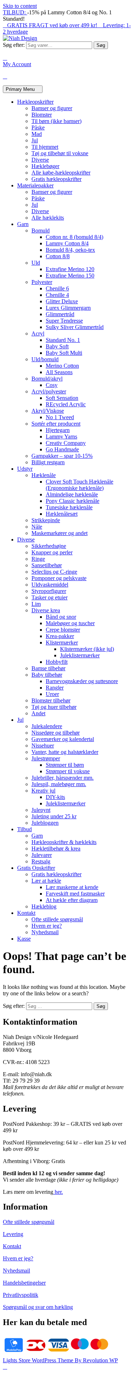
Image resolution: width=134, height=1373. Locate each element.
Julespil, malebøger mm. (58, 784)
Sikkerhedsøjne (48, 546)
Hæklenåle (43, 475)
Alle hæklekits (47, 218)
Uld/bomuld (45, 359)
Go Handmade (62, 449)
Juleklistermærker (80, 655)
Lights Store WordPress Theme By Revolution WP (60, 1360)
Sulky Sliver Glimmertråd (75, 327)
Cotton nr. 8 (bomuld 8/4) (74, 237)
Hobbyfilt (57, 662)
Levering (13, 1234)
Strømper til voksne (68, 771)
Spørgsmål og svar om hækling (38, 1307)
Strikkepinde (45, 520)
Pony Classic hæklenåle (72, 501)
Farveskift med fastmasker (75, 894)
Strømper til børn (65, 765)
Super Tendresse (64, 321)
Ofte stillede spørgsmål (57, 919)
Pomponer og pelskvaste (58, 578)
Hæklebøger (45, 166)
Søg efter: (14, 45)
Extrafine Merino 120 (70, 269)
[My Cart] (5, 76)
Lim (36, 604)
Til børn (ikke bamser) (56, 121)
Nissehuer (42, 745)
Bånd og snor (61, 617)
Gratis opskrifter (36, 868)
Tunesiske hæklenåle (69, 507)
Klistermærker (62, 642)
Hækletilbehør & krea (55, 848)
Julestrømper (45, 758)
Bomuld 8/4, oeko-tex (70, 250)
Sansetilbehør (46, 565)
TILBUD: (15, 12)
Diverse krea (45, 610)
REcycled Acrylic (66, 404)
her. (58, 1192)
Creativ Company (66, 443)
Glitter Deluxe (62, 301)
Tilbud (24, 829)
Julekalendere (46, 726)
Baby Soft (57, 346)
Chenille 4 (57, 295)
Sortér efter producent (55, 424)
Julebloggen (45, 823)
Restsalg (40, 861)
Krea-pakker (60, 636)
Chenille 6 (57, 288)
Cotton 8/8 (58, 256)
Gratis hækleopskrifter (56, 179)
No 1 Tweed (60, 417)
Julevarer (41, 855)
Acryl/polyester (48, 391)
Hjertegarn (58, 430)
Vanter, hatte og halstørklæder (64, 752)
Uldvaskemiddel (49, 585)
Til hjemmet (44, 147)
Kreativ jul (43, 791)
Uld (35, 263)
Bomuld (40, 230)
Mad (36, 134)
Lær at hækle (46, 881)
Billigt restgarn (48, 462)
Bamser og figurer (51, 108)
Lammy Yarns (61, 436)
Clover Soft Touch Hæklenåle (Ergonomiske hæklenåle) (79, 485)
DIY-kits (55, 797)
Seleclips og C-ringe (54, 572)
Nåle (36, 527)
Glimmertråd (60, 314)
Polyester (41, 282)
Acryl (37, 333)
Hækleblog (43, 906)
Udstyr (25, 469)
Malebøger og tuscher (70, 623)
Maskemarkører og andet (59, 533)
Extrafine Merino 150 (70, 276)
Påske (38, 127)
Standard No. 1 (63, 340)
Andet (38, 713)
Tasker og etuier (49, 597)
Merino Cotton (62, 366)
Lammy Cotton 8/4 (67, 243)
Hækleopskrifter (35, 102)
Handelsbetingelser (24, 1283)
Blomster (41, 115)
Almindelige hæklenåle (72, 494)
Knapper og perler (52, 552)
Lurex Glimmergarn (68, 308)
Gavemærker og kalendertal (62, 739)
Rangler (55, 688)
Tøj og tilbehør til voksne (59, 153)
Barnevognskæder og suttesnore (82, 681)
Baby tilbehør (46, 675)
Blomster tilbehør (50, 700)
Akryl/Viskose (47, 411)
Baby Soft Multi (64, 353)
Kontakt (26, 913)
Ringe (38, 559)
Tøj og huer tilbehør (53, 707)
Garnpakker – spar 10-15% (62, 456)
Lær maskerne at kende (72, 887)
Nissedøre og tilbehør (55, 733)
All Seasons (59, 372)
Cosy (52, 385)
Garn (23, 224)
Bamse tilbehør (48, 668)
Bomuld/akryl (47, 379)
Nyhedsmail (45, 932)
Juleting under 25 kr (53, 816)
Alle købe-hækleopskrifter (60, 173)
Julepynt (40, 810)
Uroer (52, 694)
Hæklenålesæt (62, 514)
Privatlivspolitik (20, 1295)
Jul (34, 140)
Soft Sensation (62, 398)
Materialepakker (35, 185)
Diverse (40, 160)
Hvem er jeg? (46, 926)
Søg (100, 45)
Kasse (24, 939)
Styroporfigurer (48, 591)
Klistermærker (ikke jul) (87, 649)
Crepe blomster (63, 630)
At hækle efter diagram (72, 900)
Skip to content (20, 6)
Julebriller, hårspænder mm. (62, 778)
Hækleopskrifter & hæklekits (63, 842)
